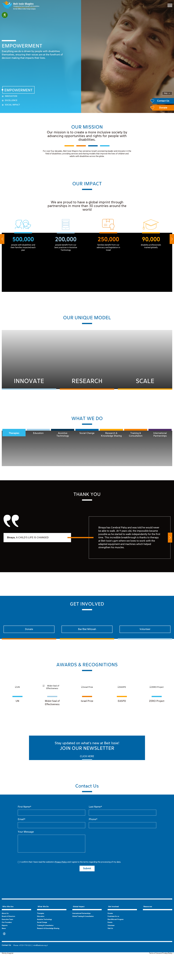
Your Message (26, 832)
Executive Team (7, 919)
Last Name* (95, 807)
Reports (4, 925)
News (4, 928)
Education (38, 433)
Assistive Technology (62, 434)
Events (110, 922)
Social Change (86, 433)
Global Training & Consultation (83, 916)
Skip (165, 93)
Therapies (14, 433)
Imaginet (10, 953)
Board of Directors (8, 916)
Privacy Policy (61, 862)
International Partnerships (160, 434)
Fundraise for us (113, 916)
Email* (21, 819)
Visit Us (110, 928)
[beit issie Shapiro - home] (20, 5)
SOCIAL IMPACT (12, 105)
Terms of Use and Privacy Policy (160, 953)
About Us (5, 913)
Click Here (87, 756)
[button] (2, 239)
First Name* (24, 807)
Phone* (93, 819)
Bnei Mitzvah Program (116, 919)
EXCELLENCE (11, 100)
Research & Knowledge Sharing (111, 434)
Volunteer (111, 925)
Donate (110, 913)
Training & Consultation (135, 434)
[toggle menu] (169, 5)
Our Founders (7, 922)
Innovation (11, 96)
